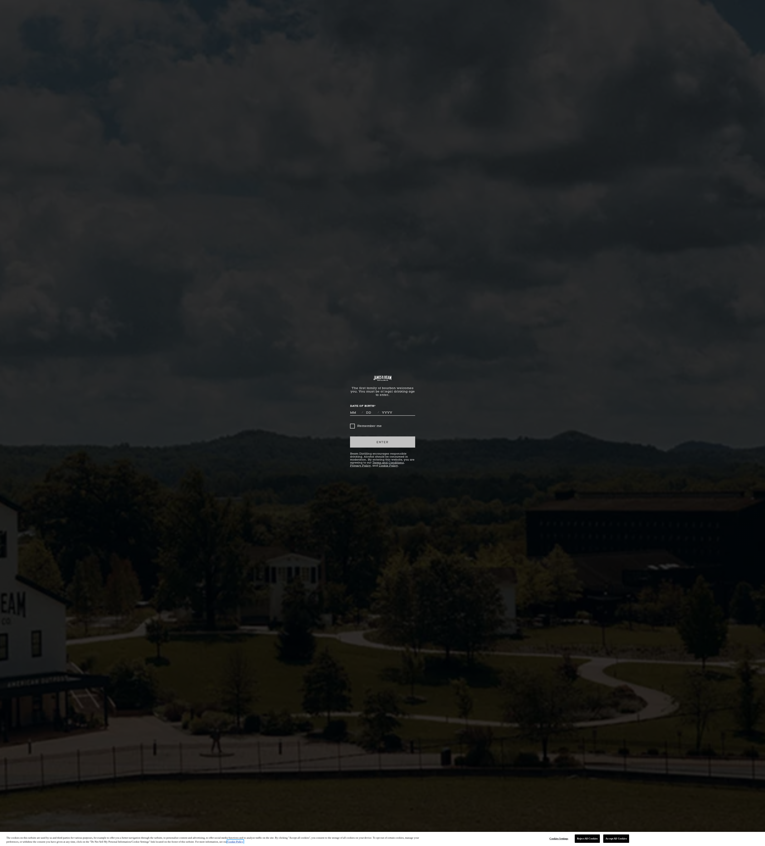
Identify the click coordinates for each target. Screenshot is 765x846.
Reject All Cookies (587, 838)
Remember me (369, 426)
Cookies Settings (558, 838)
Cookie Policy (388, 465)
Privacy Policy (360, 465)
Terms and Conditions (388, 462)
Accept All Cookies (616, 838)
